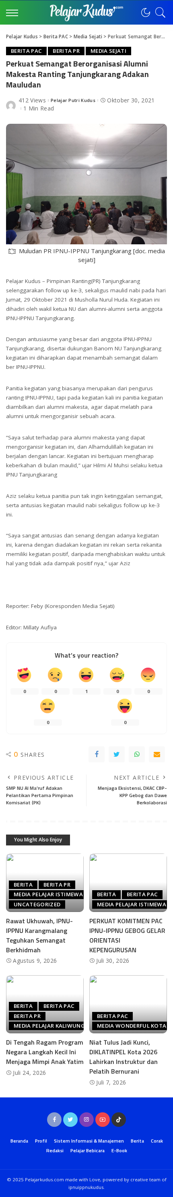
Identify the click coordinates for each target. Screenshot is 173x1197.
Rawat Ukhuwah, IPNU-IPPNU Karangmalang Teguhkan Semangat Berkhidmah (39, 935)
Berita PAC (26, 50)
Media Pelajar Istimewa (48, 894)
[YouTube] (102, 1119)
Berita (23, 884)
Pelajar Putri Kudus (73, 100)
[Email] (157, 754)
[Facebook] (97, 754)
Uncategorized (37, 904)
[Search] (158, 12)
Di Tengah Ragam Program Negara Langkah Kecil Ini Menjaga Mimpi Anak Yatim (45, 1051)
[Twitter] (117, 754)
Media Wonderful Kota (131, 1025)
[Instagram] (86, 1119)
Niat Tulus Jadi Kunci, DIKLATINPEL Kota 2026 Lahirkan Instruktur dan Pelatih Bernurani (123, 1056)
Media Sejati (108, 50)
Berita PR (66, 50)
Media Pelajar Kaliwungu (51, 1025)
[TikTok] (118, 1119)
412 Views (32, 100)
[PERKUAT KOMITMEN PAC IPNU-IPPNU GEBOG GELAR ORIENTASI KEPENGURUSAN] (128, 883)
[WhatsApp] (137, 754)
